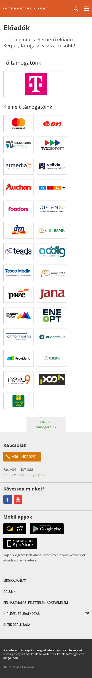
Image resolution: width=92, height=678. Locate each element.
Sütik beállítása (16, 625)
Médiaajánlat (14, 581)
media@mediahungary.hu (24, 474)
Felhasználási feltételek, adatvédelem (35, 603)
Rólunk (9, 592)
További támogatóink (46, 424)
